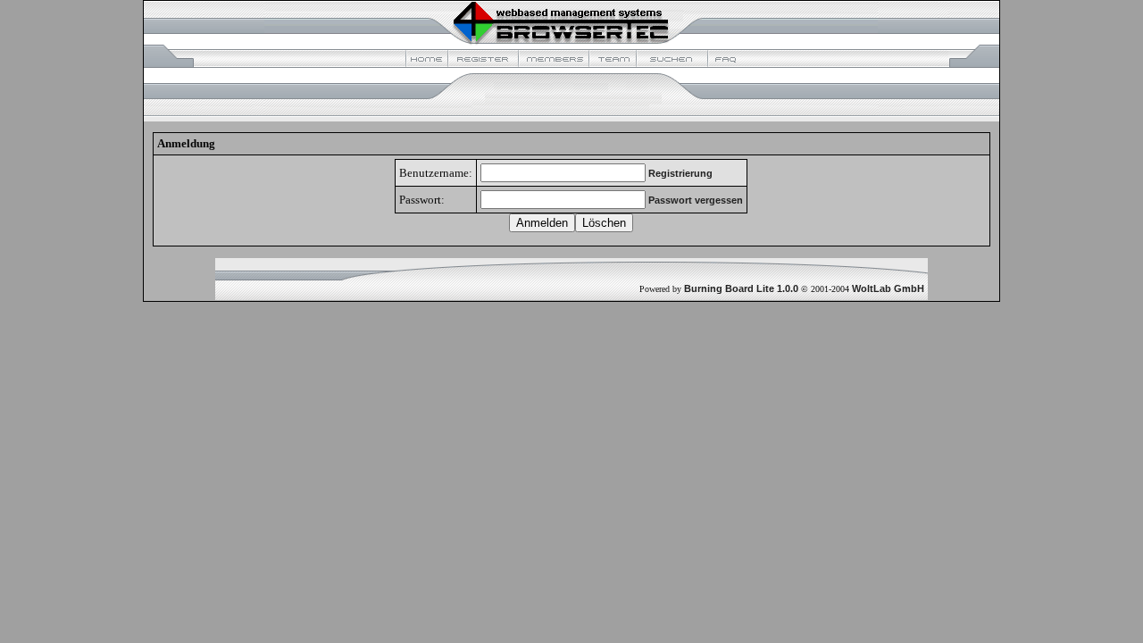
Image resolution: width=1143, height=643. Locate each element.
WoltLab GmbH (888, 288)
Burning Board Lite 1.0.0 (741, 288)
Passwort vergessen (695, 200)
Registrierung (680, 173)
